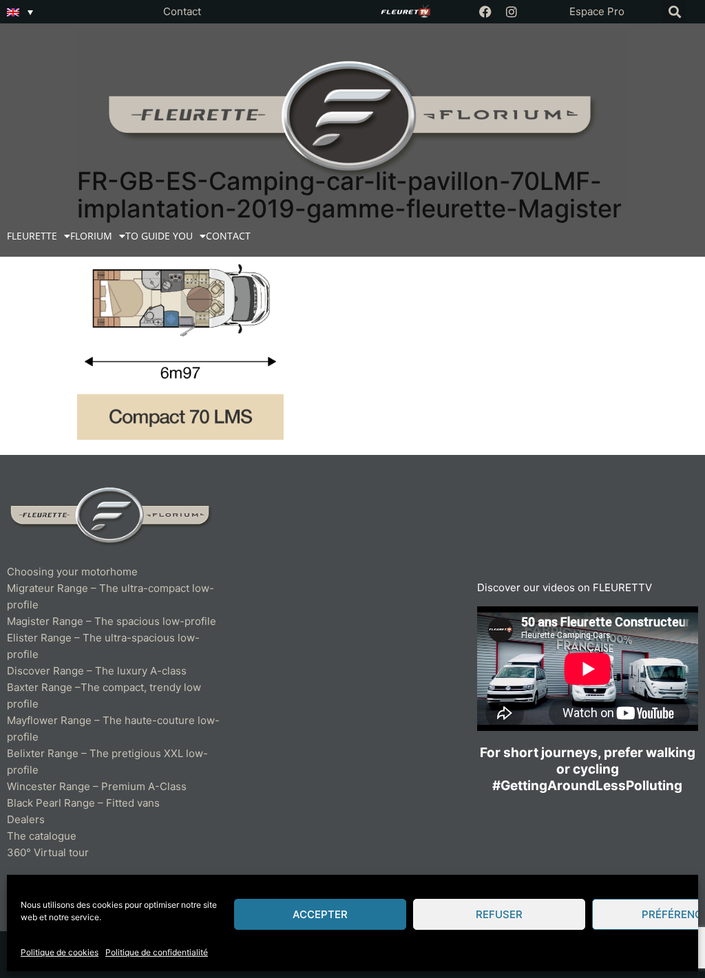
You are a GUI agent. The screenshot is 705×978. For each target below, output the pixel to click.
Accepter (320, 914)
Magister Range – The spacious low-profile (111, 621)
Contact (182, 11)
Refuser (499, 914)
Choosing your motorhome (72, 571)
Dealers (26, 819)
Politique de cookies (59, 952)
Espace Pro (596, 11)
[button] (674, 12)
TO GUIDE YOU (159, 235)
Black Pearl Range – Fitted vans (83, 802)
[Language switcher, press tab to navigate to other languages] (20, 11)
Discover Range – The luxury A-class (97, 670)
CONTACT (228, 235)
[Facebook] (485, 12)
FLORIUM (91, 235)
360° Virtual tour (48, 852)
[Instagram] (511, 12)
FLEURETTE (32, 235)
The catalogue (41, 835)
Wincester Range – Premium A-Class (97, 786)
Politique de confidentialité (156, 952)
